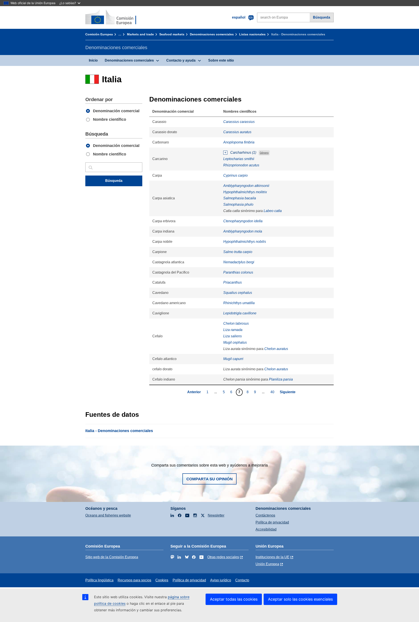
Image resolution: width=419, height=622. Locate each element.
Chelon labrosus (236, 323)
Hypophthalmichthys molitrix (245, 192)
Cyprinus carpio (235, 175)
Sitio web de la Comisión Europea (111, 557)
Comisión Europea (99, 34)
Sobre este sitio (221, 60)
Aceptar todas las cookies (234, 599)
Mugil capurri (233, 359)
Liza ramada (232, 330)
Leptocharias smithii (238, 159)
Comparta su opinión (209, 479)
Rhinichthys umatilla (239, 303)
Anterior (194, 392)
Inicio (93, 60)
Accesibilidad (266, 529)
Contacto (242, 580)
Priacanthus (232, 282)
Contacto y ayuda (181, 60)
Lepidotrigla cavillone (239, 313)
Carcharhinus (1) (243, 152)
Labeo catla (273, 211)
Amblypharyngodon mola (242, 231)
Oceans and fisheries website (108, 515)
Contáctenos (265, 515)
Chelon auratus (276, 349)
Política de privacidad (272, 522)
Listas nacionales (252, 34)
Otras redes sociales (223, 557)
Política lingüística (99, 580)
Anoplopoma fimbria (238, 142)
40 (272, 392)
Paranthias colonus (238, 272)
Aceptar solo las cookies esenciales (300, 599)
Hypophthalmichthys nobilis (244, 241)
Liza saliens (232, 336)
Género (264, 152)
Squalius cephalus (237, 293)
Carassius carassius (239, 122)
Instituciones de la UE (272, 557)
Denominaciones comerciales (212, 34)
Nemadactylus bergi (238, 262)
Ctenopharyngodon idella (243, 221)
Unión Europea (267, 564)
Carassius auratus (237, 132)
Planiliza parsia (281, 379)
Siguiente (287, 392)
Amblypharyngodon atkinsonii (246, 186)
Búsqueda (321, 17)
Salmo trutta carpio (237, 252)
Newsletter (216, 515)
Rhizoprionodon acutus (241, 165)
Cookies (161, 580)
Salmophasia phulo (238, 204)
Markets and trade (140, 34)
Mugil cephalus (235, 342)
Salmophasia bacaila (239, 198)
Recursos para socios (134, 580)
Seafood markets (171, 34)
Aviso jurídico (220, 580)
